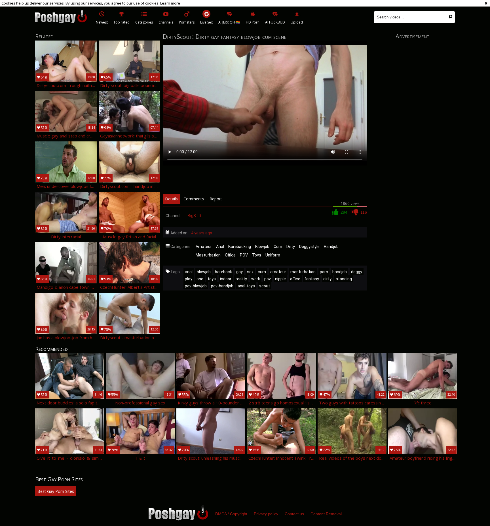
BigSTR (194, 215)
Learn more (170, 3)
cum (262, 272)
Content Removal (326, 514)
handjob (339, 272)
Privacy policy (266, 514)
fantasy (312, 279)
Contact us (294, 514)
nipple (280, 279)
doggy (356, 272)
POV (244, 255)
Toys (256, 255)
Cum (278, 246)
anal (189, 272)
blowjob (204, 272)
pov (267, 279)
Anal (220, 246)
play (188, 279)
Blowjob (262, 246)
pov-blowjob (196, 286)
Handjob (331, 246)
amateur (278, 272)
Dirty (290, 246)
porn (324, 272)
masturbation (303, 272)
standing (344, 279)
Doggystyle (309, 246)
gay (239, 272)
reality (241, 279)
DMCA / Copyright (231, 514)
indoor (225, 279)
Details (171, 199)
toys (212, 279)
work (255, 279)
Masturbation (208, 255)
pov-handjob (222, 286)
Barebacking (239, 246)
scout (264, 286)
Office (230, 255)
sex (250, 272)
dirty (327, 279)
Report (216, 199)
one (200, 279)
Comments (193, 199)
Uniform (272, 255)
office (295, 279)
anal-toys (246, 286)
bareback (223, 272)
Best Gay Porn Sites (55, 491)
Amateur (204, 246)
